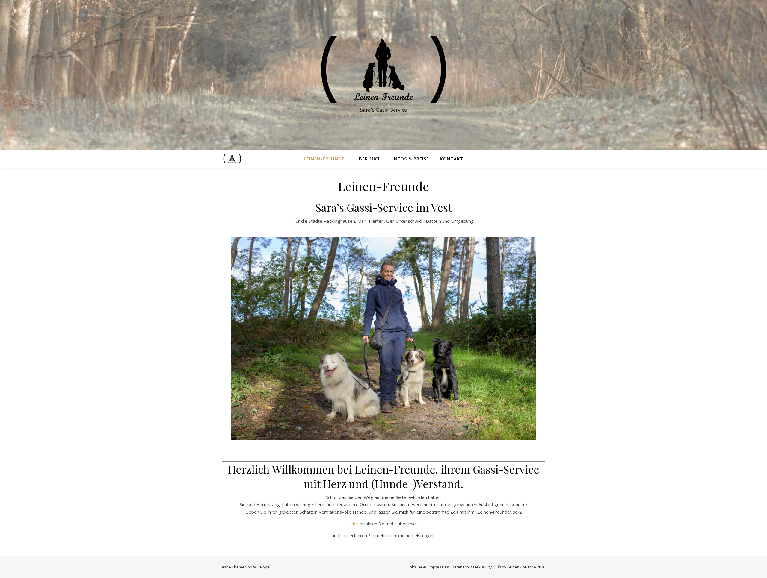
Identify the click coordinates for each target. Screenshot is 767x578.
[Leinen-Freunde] (383, 69)
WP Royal (261, 567)
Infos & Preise (410, 159)
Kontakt (451, 159)
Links (411, 567)
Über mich (368, 159)
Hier (353, 524)
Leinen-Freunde (324, 159)
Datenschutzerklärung (472, 567)
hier (344, 535)
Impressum (439, 567)
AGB (422, 567)
